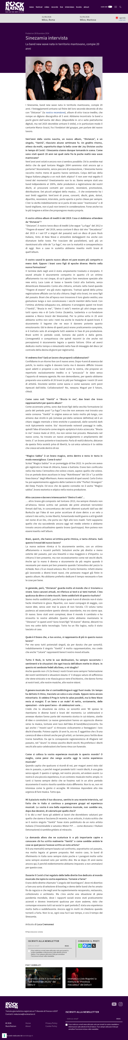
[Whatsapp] (80, 946)
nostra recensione (55, 112)
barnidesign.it (28, 1035)
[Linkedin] (89, 946)
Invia (67, 946)
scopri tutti (122, 20)
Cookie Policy (51, 1026)
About (28, 1026)
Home (28, 1023)
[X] (94, 946)
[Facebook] (85, 946)
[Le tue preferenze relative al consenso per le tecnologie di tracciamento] (4, 1035)
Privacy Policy (51, 1023)
